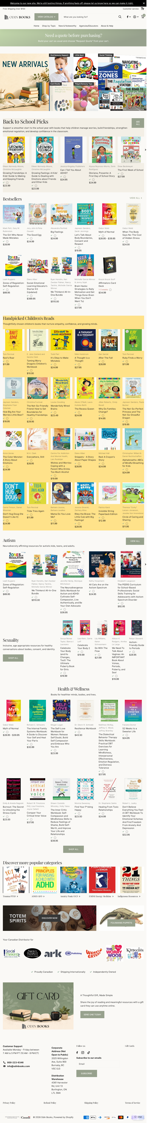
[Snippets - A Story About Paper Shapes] (84, 437)
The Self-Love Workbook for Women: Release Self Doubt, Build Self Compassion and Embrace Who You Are (59, 734)
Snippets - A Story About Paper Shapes (84, 456)
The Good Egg (33, 234)
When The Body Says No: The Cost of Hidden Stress (130, 234)
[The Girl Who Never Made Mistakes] (13, 213)
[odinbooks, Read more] (127, 17)
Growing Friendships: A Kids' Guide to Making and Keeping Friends (15, 175)
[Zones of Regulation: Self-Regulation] (13, 264)
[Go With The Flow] (100, 624)
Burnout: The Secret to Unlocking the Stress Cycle (13, 806)
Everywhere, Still (35, 455)
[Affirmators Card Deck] (107, 264)
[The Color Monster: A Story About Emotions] (13, 437)
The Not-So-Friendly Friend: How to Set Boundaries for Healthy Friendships (37, 410)
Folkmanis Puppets (119, 918)
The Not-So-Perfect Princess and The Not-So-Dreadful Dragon (131, 412)
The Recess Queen (83, 407)
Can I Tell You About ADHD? (69, 171)
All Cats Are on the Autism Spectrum (97, 583)
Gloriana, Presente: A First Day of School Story (100, 174)
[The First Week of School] (129, 150)
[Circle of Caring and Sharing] (131, 491)
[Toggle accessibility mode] (140, 8)
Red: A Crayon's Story (105, 456)
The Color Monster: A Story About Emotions (13, 458)
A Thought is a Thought (81, 358)
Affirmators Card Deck (105, 283)
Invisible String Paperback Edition (106, 510)
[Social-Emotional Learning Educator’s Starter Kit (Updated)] (37, 264)
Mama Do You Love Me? (60, 513)
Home (35, 26)
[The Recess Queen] (84, 386)
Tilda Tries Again (35, 508)
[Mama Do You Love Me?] (60, 491)
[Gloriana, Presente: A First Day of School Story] (101, 150)
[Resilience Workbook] (84, 707)
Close (142, 3)
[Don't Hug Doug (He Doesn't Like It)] (13, 491)
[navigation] (143, 150)
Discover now (49, 913)
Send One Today (91, 1009)
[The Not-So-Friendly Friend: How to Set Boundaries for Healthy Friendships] (37, 386)
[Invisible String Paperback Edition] (107, 491)
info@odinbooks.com (18, 1061)
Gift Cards (128, 1040)
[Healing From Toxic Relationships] (107, 785)
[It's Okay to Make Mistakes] (60, 338)
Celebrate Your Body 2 (82, 643)
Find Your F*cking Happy (83, 804)
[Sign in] (134, 17)
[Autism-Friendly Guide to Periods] (134, 624)
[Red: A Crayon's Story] (107, 437)
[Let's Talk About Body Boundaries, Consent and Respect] (84, 213)
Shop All (13, 655)
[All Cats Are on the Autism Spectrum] (101, 562)
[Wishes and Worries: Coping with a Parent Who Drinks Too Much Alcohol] (60, 437)
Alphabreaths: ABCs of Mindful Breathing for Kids (131, 461)
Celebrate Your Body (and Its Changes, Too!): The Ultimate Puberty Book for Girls (66, 656)
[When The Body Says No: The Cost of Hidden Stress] (131, 213)
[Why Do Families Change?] (107, 386)
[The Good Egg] (37, 213)
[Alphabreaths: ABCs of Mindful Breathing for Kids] (131, 437)
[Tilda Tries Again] (37, 491)
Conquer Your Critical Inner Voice (36, 810)
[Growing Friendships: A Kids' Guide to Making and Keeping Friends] (16, 150)
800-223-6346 (15, 1057)
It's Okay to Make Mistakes (59, 358)
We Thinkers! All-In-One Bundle (60, 292)
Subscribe (86, 1068)
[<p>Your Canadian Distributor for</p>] (12, 948)
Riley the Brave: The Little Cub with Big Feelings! (84, 514)
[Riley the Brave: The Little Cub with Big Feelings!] (84, 491)
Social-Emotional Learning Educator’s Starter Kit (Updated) (36, 287)
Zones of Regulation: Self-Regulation (13, 283)
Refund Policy (49, 1097)
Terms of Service (131, 1097)
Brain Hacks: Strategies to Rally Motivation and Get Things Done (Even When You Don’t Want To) (83, 293)
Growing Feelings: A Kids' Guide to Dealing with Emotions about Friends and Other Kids (44, 177)
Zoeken (118, 16)
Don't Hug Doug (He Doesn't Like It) (13, 513)
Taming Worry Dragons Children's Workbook (36, 362)
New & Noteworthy (66, 26)
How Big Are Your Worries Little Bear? (13, 411)
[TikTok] (87, 1047)
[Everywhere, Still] (37, 437)
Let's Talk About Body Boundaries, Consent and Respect (83, 239)
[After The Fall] (107, 338)
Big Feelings (56, 231)
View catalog (46, 17)
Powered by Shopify (63, 1112)
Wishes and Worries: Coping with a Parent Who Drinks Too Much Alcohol (60, 465)
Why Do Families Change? (105, 408)
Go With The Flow (99, 646)
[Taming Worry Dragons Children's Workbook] (37, 338)
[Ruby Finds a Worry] (131, 338)
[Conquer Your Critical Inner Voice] (37, 785)
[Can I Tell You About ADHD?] (72, 150)
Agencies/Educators (87, 26)
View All (133, 539)
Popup (7, 182)
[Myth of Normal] (107, 213)
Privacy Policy (9, 1097)
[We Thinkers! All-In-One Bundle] (60, 264)
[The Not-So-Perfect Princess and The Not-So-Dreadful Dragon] (131, 386)
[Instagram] (81, 1047)
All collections (48, 26)
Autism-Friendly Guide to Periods (131, 644)
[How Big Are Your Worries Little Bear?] (13, 386)
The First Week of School (129, 169)
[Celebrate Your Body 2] (83, 624)
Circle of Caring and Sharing (131, 516)
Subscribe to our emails (87, 1052)
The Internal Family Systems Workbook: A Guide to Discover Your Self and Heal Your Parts (36, 731)
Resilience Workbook (79, 726)
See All (136, 122)
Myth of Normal (105, 231)
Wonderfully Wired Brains (59, 405)
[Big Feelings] (60, 213)
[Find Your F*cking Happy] (84, 785)
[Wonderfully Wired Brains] (60, 386)
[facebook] (76, 1047)
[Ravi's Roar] (13, 338)
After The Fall (104, 356)
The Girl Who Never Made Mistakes (13, 236)
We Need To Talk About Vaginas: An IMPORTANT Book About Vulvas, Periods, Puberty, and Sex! (117, 657)
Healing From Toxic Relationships (107, 804)
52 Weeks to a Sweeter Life (128, 726)
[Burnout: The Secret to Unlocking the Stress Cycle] (13, 785)
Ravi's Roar (8, 356)
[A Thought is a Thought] (84, 338)
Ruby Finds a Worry (131, 356)
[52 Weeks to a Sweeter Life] (131, 707)
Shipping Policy (90, 1097)
